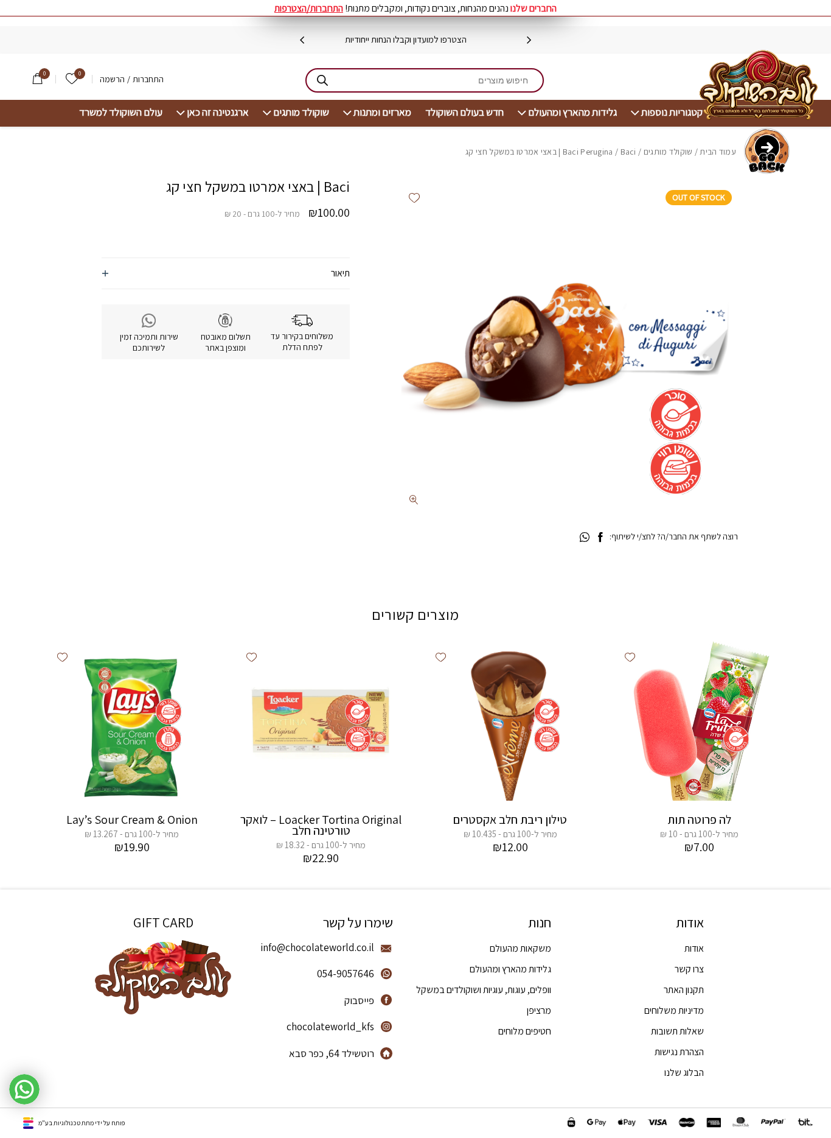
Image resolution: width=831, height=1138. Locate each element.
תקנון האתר (684, 989)
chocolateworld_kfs (330, 1026)
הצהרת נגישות (679, 1051)
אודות (694, 948)
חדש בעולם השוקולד (464, 112)
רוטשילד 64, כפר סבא (331, 1053)
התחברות (148, 79)
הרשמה (112, 79)
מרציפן (539, 1010)
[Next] (302, 40)
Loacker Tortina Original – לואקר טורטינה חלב (321, 825)
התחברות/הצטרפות (308, 8)
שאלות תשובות (677, 1031)
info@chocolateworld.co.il (317, 947)
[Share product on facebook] (600, 537)
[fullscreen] (414, 500)
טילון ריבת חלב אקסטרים (510, 819)
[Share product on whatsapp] (584, 537)
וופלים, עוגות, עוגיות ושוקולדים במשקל (483, 989)
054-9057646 (345, 973)
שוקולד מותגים (301, 112)
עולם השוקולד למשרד (120, 112)
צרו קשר (689, 969)
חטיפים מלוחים (524, 1031)
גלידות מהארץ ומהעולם (572, 112)
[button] (415, 198)
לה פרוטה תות (699, 819)
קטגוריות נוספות (672, 112)
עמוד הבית (718, 151)
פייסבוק (359, 1000)
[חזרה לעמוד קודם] (767, 151)
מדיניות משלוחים (674, 1010)
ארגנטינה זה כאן (218, 112)
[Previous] (529, 40)
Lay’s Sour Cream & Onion (132, 819)
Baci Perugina (588, 151)
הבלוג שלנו (684, 1072)
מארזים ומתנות (382, 112)
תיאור (340, 273)
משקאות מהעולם (520, 948)
